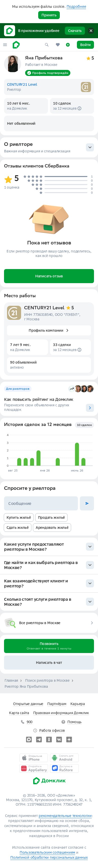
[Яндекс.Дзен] (69, 739)
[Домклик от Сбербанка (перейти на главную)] (49, 785)
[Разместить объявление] (68, 44)
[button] (5, 44)
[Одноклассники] (49, 739)
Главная (11, 680)
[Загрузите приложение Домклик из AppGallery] (33, 768)
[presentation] (49, 147)
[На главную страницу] (16, 44)
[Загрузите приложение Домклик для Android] (64, 758)
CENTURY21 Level (44, 308)
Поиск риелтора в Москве (47, 680)
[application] (48, 450)
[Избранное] (58, 44)
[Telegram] (39, 739)
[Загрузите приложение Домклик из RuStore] (64, 768)
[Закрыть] (91, 31)
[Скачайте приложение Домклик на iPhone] (33, 758)
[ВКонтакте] (59, 739)
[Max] (29, 739)
